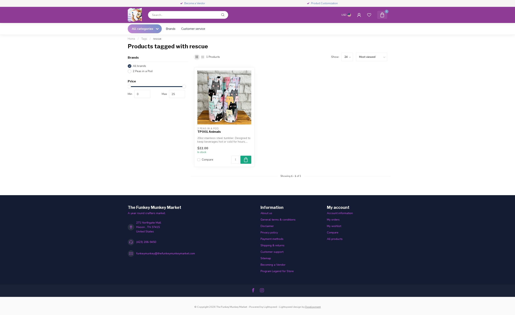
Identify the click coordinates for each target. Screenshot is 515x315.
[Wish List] (369, 15)
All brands (139, 65)
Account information (340, 213)
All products (335, 239)
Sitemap (266, 258)
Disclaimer (267, 226)
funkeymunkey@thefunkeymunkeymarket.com (165, 253)
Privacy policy (269, 232)
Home (131, 39)
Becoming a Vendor (273, 265)
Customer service (193, 29)
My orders (333, 220)
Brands (170, 29)
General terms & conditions (278, 220)
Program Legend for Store (277, 271)
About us (266, 213)
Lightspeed (270, 307)
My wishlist (334, 226)
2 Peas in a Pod (142, 71)
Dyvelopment (313, 307)
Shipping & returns (272, 245)
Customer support (272, 252)
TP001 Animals (209, 132)
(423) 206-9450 (146, 242)
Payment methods (272, 239)
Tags (144, 39)
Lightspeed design (290, 307)
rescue (157, 39)
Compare (207, 159)
